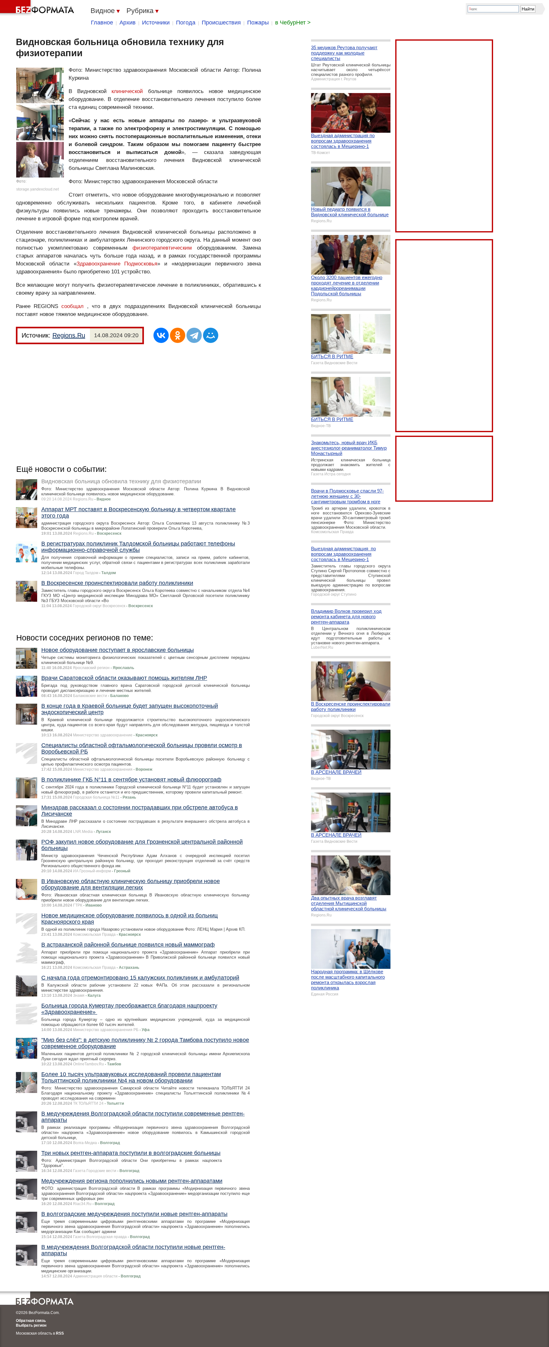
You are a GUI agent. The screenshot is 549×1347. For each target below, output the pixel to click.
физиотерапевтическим (162, 248)
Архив (127, 22)
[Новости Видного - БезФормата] (38, 8)
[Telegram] (194, 335)
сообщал (72, 306)
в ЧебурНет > (293, 22)
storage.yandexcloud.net (37, 189)
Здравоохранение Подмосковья (117, 264)
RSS (60, 1333)
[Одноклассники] (177, 335)
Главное (102, 22)
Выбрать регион (31, 1325)
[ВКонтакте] (161, 335)
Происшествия (221, 22)
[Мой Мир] (210, 335)
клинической (127, 91)
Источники (156, 22)
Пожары (258, 22)
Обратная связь (31, 1320)
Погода (185, 22)
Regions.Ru (68, 335)
